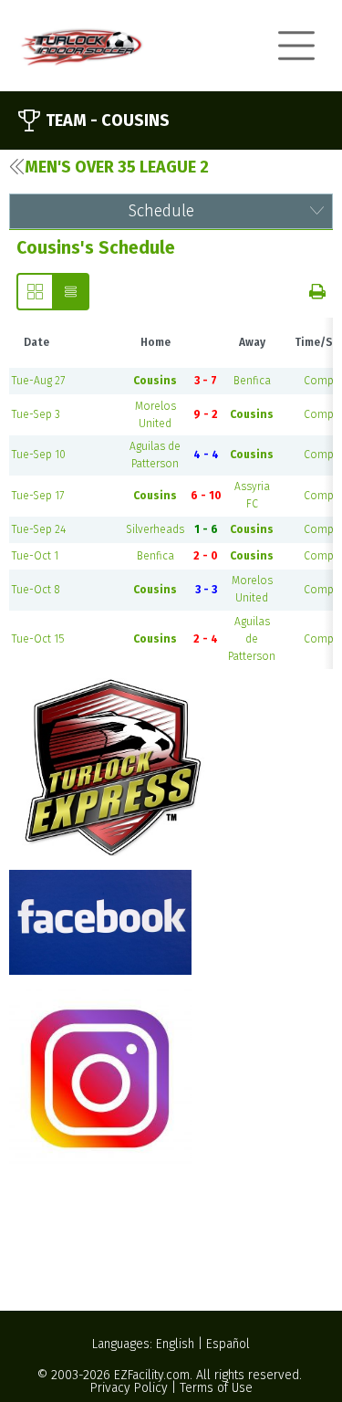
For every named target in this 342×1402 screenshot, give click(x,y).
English (175, 1344)
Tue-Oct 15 (38, 639)
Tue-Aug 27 (38, 380)
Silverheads (155, 529)
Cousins (155, 380)
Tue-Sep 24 (39, 529)
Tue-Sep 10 (39, 454)
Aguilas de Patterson (251, 639)
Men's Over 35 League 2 (117, 167)
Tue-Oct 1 (35, 555)
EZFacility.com (152, 1375)
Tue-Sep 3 (36, 414)
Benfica (252, 380)
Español (228, 1344)
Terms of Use (216, 1388)
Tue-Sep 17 (38, 495)
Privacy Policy (129, 1388)
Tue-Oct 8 (36, 589)
